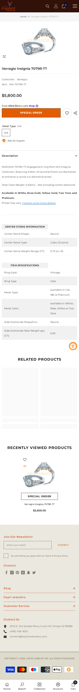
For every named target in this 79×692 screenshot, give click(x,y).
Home (23, 16)
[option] (39, 41)
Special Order (31, 112)
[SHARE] (74, 113)
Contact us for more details (38, 202)
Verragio (22, 79)
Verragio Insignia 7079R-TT (39, 504)
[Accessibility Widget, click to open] (73, 346)
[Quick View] (25, 466)
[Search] (47, 6)
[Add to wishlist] (67, 112)
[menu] (75, 6)
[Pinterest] (17, 572)
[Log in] (56, 6)
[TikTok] (23, 572)
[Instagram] (12, 572)
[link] (20, 420)
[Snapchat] (28, 572)
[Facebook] (6, 572)
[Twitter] (34, 572)
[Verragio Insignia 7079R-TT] (39, 474)
